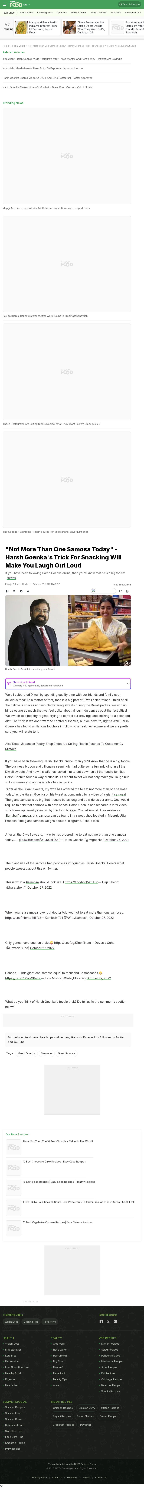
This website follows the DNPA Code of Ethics (72, 1464)
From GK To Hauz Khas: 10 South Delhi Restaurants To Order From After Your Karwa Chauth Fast (78, 1201)
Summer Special (15, 1402)
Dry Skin (58, 1361)
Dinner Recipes (110, 1343)
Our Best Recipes (17, 1134)
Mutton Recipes (110, 1407)
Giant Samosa (66, 1053)
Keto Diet (10, 1355)
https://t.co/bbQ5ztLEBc (81, 882)
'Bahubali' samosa (18, 815)
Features (9, 12)
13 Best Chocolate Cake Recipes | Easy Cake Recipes (54, 1161)
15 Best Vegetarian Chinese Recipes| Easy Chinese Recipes (57, 1222)
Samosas (46, 1053)
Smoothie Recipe (15, 1442)
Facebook (89, 1037)
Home (6, 46)
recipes (64, 1037)
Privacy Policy (39, 1477)
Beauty (56, 1338)
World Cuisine (79, 12)
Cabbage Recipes (111, 1379)
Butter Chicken (85, 1416)
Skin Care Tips (13, 1431)
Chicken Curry (87, 1407)
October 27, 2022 (39, 887)
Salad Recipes (109, 1349)
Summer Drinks (13, 1419)
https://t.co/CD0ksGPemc (23, 978)
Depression (12, 1361)
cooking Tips (45, 12)
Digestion (10, 1379)
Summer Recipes (15, 1407)
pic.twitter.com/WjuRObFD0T (39, 840)
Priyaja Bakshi (12, 584)
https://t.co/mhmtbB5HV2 (23, 918)
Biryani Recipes (62, 1416)
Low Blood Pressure (17, 1367)
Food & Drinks (99, 12)
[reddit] (28, 591)
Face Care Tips (14, 1436)
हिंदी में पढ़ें (11, 577)
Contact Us (101, 1477)
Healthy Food (13, 1373)
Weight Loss (11, 1321)
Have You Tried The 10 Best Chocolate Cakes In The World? (58, 1141)
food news (31, 1037)
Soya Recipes (109, 1367)
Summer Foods (13, 1413)
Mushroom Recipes (112, 1361)
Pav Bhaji (85, 1424)
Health (8, 1338)
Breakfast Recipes (63, 1424)
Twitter (120, 1037)
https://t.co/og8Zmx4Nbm (72, 943)
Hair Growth (60, 1355)
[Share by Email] (120, 591)
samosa (119, 794)
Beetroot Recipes (111, 1385)
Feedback (72, 1477)
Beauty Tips (60, 1379)
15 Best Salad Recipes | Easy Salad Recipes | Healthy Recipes (59, 1181)
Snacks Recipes (110, 1391)
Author (86, 1477)
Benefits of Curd (14, 1425)
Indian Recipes (61, 1402)
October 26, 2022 (116, 840)
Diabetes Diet (13, 1349)
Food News (26, 12)
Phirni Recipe (13, 1448)
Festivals (116, 12)
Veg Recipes (107, 1338)
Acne (56, 1385)
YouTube (19, 1042)
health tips (46, 1037)
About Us (57, 1477)
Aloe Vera (59, 1343)
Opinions (62, 12)
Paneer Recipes (110, 1355)
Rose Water (60, 1349)
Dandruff (58, 1367)
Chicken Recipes (63, 1407)
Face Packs (60, 1373)
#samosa (32, 882)
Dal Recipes (108, 1373)
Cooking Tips (31, 1321)
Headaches (12, 1385)
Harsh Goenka (26, 1053)
